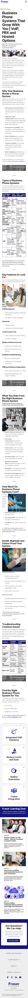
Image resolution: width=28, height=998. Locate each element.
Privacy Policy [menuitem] (14, 988)
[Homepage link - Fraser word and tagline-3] (14, 985)
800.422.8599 (5, 995)
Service (13, 966)
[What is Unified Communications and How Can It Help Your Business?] (14, 892)
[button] (26, 1)
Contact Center (9, 75)
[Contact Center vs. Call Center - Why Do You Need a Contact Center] (14, 826)
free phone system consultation (16, 161)
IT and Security (13, 960)
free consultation (13, 717)
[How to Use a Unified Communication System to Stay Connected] (14, 859)
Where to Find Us (13, 972)
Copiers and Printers (13, 953)
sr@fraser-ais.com (16, 995)
